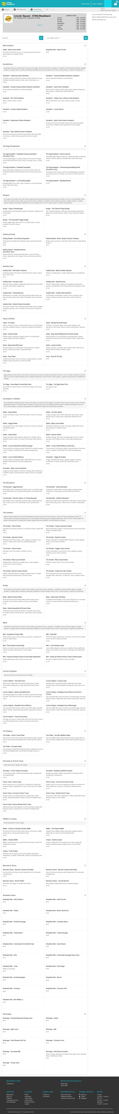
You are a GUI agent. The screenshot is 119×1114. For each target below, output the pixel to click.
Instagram (84, 1098)
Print (40, 25)
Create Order (36, 9)
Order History (29, 1100)
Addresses (28, 1096)
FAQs (32, 1112)
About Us (9, 1096)
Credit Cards (28, 1098)
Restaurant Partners (66, 1096)
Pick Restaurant (20, 9)
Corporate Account (12, 1100)
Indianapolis (10, 1083)
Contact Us (46, 1094)
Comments (46, 1096)
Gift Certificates (11, 1102)
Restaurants (10, 1094)
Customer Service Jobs (68, 1098)
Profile (26, 1094)
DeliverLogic (110, 1112)
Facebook (83, 1094)
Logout (27, 1104)
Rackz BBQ (64, 1085)
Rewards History (29, 1102)
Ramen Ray (64, 1083)
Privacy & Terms (26, 1112)
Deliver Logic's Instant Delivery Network (86, 1112)
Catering (9, 1098)
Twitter (83, 1096)
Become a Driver (66, 1094)
